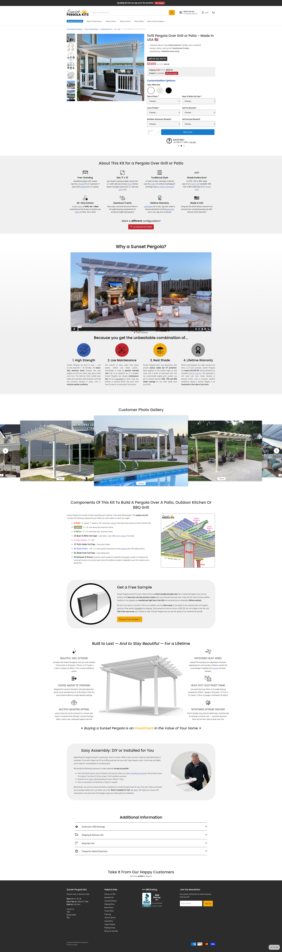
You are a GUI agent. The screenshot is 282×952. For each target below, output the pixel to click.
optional (215, 668)
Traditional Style (106, 29)
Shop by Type (111, 21)
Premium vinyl (71, 894)
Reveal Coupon (171, 73)
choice (79, 206)
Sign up (208, 903)
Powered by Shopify (72, 945)
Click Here (76, 904)
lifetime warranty (195, 373)
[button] (71, 38)
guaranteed (148, 206)
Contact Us (70, 909)
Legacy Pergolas (109, 924)
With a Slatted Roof (91, 29)
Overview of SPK (109, 894)
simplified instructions (139, 773)
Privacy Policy (109, 911)
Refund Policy (108, 907)
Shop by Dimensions (94, 21)
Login (206, 12)
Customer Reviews (110, 901)
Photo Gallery (139, 21)
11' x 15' (117, 29)
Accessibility (108, 921)
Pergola (75, 21)
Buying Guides (71, 915)
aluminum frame (84, 894)
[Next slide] (276, 451)
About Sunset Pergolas (155, 21)
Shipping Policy (109, 904)
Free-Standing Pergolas (74, 29)
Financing (107, 914)
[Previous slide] (5, 451)
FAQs (68, 912)
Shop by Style (125, 21)
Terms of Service (110, 917)
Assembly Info (109, 897)
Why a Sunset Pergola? (141, 246)
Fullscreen (60, 478)
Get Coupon (159, 3)
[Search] (172, 12)
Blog (68, 917)
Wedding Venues (109, 928)
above (136, 790)
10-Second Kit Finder (142, 227)
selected (124, 548)
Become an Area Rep (111, 931)
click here (177, 142)
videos (91, 779)
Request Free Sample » (129, 619)
